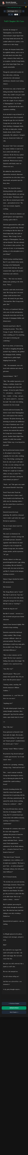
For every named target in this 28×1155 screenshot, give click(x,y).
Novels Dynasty (11, 2)
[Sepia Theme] (17, 14)
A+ (12, 14)
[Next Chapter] (23, 11)
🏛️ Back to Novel (14, 1008)
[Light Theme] (15, 14)
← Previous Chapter (14, 1003)
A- (9, 14)
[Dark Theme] (19, 14)
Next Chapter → (14, 1012)
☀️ (26, 7)
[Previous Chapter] (5, 11)
